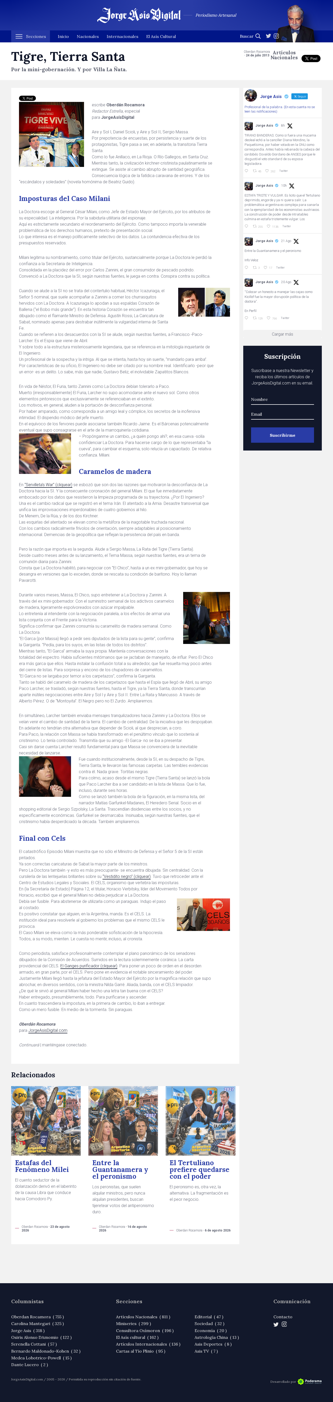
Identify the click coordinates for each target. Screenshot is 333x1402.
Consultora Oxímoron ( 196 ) (145, 1330)
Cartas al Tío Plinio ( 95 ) (140, 1351)
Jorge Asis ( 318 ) (27, 1330)
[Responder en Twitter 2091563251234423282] (247, 171)
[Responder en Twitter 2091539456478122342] (247, 226)
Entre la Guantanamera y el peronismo (120, 1169)
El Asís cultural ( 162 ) (137, 1337)
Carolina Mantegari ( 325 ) (37, 1323)
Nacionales (88, 36)
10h (284, 185)
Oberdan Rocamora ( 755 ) (37, 1316)
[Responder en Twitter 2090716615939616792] (247, 268)
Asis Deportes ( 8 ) (213, 1344)
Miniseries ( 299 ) (133, 1323)
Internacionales (122, 36)
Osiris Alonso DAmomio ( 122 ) (41, 1337)
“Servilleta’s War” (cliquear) (48, 484)
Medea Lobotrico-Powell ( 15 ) (41, 1357)
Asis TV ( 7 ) (206, 1351)
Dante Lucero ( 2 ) (29, 1364)
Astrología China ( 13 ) (217, 1337)
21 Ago (286, 241)
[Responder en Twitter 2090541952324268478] (247, 318)
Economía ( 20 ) (211, 1330)
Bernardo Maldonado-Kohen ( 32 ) (45, 1351)
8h (283, 125)
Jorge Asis (264, 125)
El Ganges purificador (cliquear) (88, 965)
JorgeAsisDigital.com (47, 1030)
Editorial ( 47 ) (209, 1316)
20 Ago (286, 282)
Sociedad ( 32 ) (209, 1323)
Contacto (282, 1316)
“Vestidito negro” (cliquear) (127, 876)
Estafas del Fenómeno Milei (42, 1166)
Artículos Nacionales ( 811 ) (143, 1316)
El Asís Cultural (161, 36)
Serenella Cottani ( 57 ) (34, 1344)
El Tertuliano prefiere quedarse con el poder (199, 1169)
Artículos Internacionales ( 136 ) (148, 1344)
